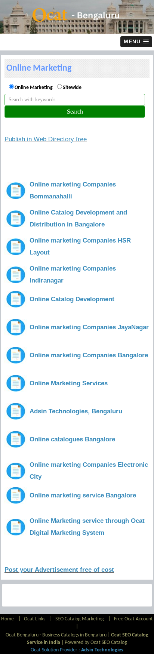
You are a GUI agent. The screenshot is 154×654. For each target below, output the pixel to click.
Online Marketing (34, 87)
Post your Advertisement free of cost (59, 569)
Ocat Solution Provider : (77, 650)
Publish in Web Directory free (45, 139)
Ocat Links (34, 619)
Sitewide (72, 87)
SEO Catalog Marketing (79, 619)
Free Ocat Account (133, 619)
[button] (136, 41)
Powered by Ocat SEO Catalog (96, 642)
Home (8, 619)
